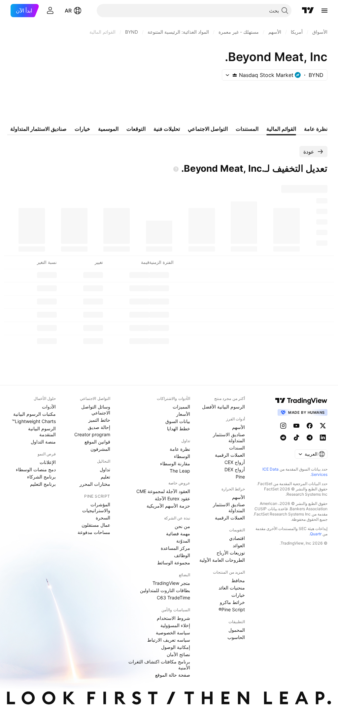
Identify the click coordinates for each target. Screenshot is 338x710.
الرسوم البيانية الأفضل (223, 406)
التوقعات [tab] (136, 128)
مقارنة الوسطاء (175, 463)
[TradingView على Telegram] (309, 437)
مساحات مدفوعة (94, 532)
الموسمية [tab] (108, 128)
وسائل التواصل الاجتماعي (95, 409)
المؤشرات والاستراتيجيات (96, 507)
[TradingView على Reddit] (283, 437)
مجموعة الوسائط (173, 562)
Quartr (315, 533)
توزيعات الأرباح (231, 552)
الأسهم (238, 427)
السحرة (103, 517)
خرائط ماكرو (232, 602)
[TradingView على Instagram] (283, 425)
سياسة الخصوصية (173, 632)
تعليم (105, 476)
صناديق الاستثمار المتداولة (229, 437)
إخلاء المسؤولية (175, 625)
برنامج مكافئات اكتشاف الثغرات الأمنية (159, 664)
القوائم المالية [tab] (281, 128)
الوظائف (182, 555)
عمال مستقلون (96, 525)
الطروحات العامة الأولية (222, 560)
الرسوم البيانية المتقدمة (42, 431)
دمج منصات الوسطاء (36, 469)
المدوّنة (183, 541)
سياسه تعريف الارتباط (168, 640)
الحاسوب (236, 637)
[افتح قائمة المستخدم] (50, 10)
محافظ (238, 580)
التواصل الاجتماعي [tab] (208, 128)
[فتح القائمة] (324, 10)
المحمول (236, 630)
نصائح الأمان (178, 654)
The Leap (180, 471)
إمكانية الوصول (175, 647)
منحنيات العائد (232, 587)
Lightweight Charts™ (34, 421)
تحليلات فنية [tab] (166, 128)
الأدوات (49, 406)
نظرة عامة (180, 449)
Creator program (92, 434)
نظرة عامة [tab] (315, 128)
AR (68, 10)
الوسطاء (182, 456)
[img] (235, 75)
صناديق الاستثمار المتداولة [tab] (38, 128)
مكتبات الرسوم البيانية (34, 414)
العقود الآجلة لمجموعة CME (163, 491)
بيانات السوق (177, 421)
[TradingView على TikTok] (296, 437)
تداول (105, 469)
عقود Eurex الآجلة (172, 498)
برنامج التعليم (43, 484)
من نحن (182, 526)
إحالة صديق (99, 427)
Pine (240, 476)
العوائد (239, 545)
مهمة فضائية (178, 533)
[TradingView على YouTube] (296, 425)
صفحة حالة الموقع (172, 675)
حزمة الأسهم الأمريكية (168, 506)
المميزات (181, 406)
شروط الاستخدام (173, 618)
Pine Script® (232, 609)
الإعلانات (48, 462)
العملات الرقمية (230, 455)
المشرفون (100, 449)
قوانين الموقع (97, 441)
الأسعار (183, 414)
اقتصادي (237, 538)
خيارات (238, 595)
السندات (237, 447)
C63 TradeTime (173, 597)
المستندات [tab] (247, 128)
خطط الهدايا (178, 428)
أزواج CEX (234, 462)
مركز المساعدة (175, 548)
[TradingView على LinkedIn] (322, 437)
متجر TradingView (171, 583)
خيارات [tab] (82, 128)
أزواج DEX (234, 469)
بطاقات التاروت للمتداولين (165, 590)
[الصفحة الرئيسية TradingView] (308, 10)
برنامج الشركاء (41, 476)
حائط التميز (99, 420)
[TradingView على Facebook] (309, 425)
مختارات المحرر (95, 484)
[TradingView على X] (322, 425)
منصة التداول (43, 441)
